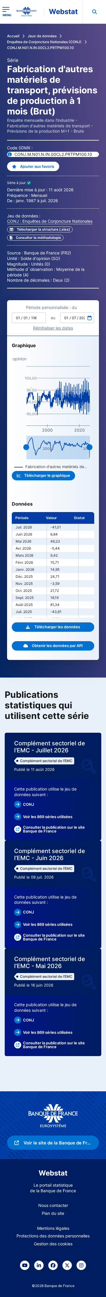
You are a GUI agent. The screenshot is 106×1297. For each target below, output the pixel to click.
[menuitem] (94, 11)
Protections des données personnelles (53, 1235)
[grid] (53, 565)
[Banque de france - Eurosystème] (29, 11)
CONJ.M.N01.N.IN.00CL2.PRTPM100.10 (40, 47)
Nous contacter (53, 1205)
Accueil (13, 36)
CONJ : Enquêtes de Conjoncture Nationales (49, 221)
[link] (35, 238)
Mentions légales (53, 1228)
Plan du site (53, 1213)
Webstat (63, 11)
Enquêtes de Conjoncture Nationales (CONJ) (44, 42)
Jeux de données (42, 36)
